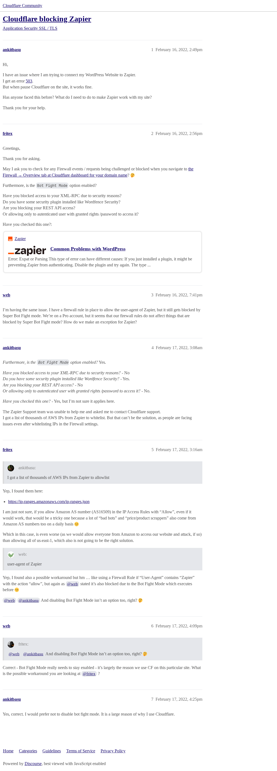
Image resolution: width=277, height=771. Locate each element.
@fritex (89, 673)
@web (72, 584)
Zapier (20, 238)
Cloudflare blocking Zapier (47, 19)
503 (29, 81)
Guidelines (51, 751)
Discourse (33, 763)
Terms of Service (80, 751)
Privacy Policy (113, 751)
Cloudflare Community (22, 5)
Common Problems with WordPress (88, 249)
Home (8, 751)
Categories (28, 751)
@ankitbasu (29, 600)
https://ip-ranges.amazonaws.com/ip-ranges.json (49, 501)
